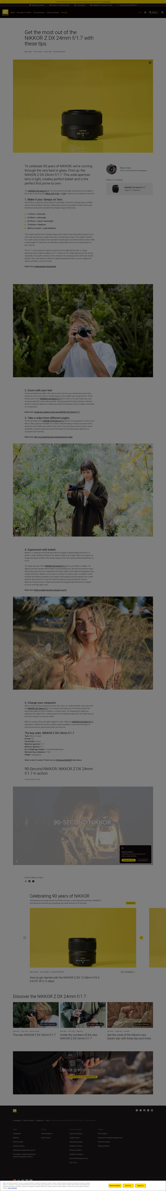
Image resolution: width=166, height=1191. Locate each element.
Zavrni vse (128, 1185)
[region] (83, 1186)
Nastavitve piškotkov (115, 1185)
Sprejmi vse (140, 1185)
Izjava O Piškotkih (12, 1188)
